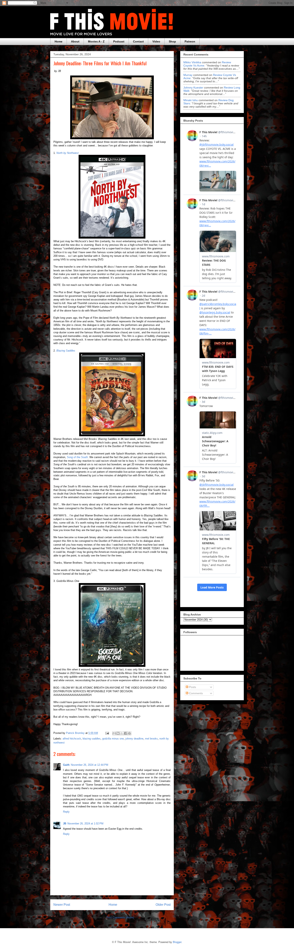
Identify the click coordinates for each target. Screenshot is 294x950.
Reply (66, 811)
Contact (138, 41)
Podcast (118, 41)
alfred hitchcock (72, 738)
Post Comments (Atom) (120, 917)
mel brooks (151, 738)
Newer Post (61, 904)
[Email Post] (107, 732)
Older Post (163, 904)
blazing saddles (92, 738)
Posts (192, 687)
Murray (187, 75)
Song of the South (77, 457)
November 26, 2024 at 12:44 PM (89, 764)
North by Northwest (67, 152)
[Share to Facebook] (126, 733)
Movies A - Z (96, 41)
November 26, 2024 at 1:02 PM (85, 823)
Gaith (66, 764)
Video (156, 41)
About (75, 41)
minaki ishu (190, 100)
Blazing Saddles (65, 350)
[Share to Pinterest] (129, 733)
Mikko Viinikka (192, 62)
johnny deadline (134, 738)
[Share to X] (122, 733)
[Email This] (114, 733)
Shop (172, 41)
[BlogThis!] (118, 733)
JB (64, 823)
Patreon (190, 41)
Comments (195, 693)
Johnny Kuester (193, 87)
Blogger (177, 942)
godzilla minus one (113, 738)
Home (58, 41)
